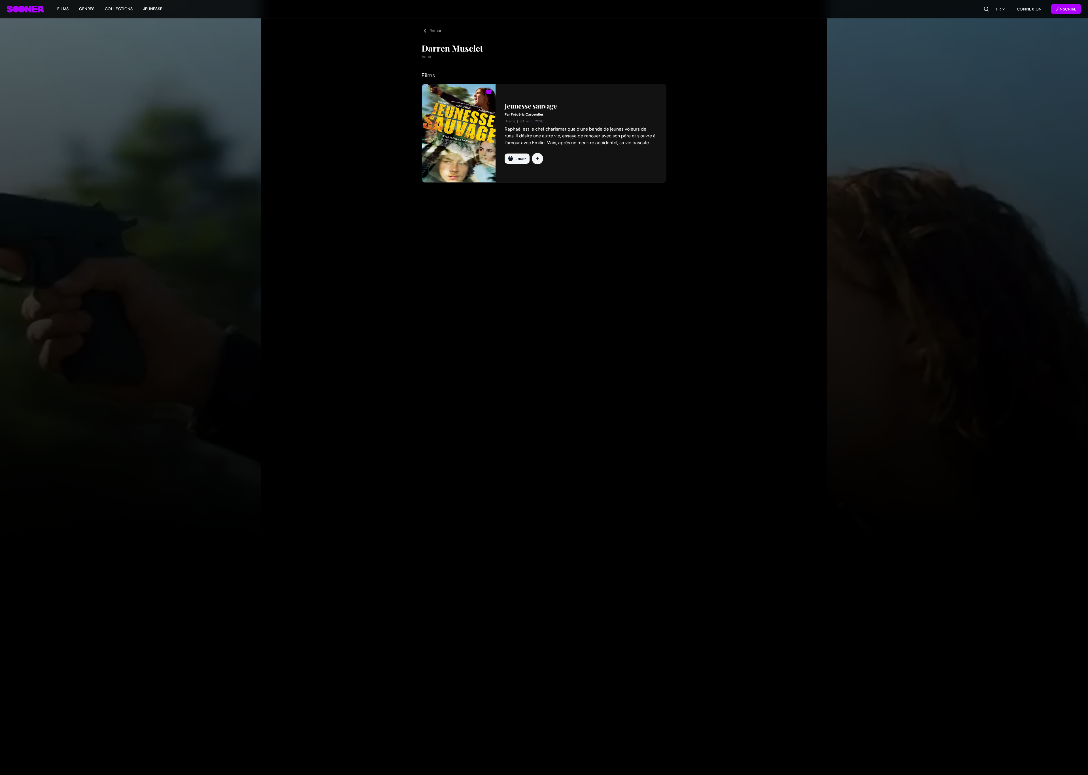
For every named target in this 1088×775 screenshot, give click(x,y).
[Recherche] (986, 9)
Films (63, 8)
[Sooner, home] (25, 9)
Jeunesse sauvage (531, 106)
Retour (435, 30)
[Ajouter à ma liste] (537, 158)
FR (998, 9)
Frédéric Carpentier (527, 114)
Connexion (1029, 9)
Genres (87, 8)
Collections (119, 8)
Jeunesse (153, 8)
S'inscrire (1066, 9)
